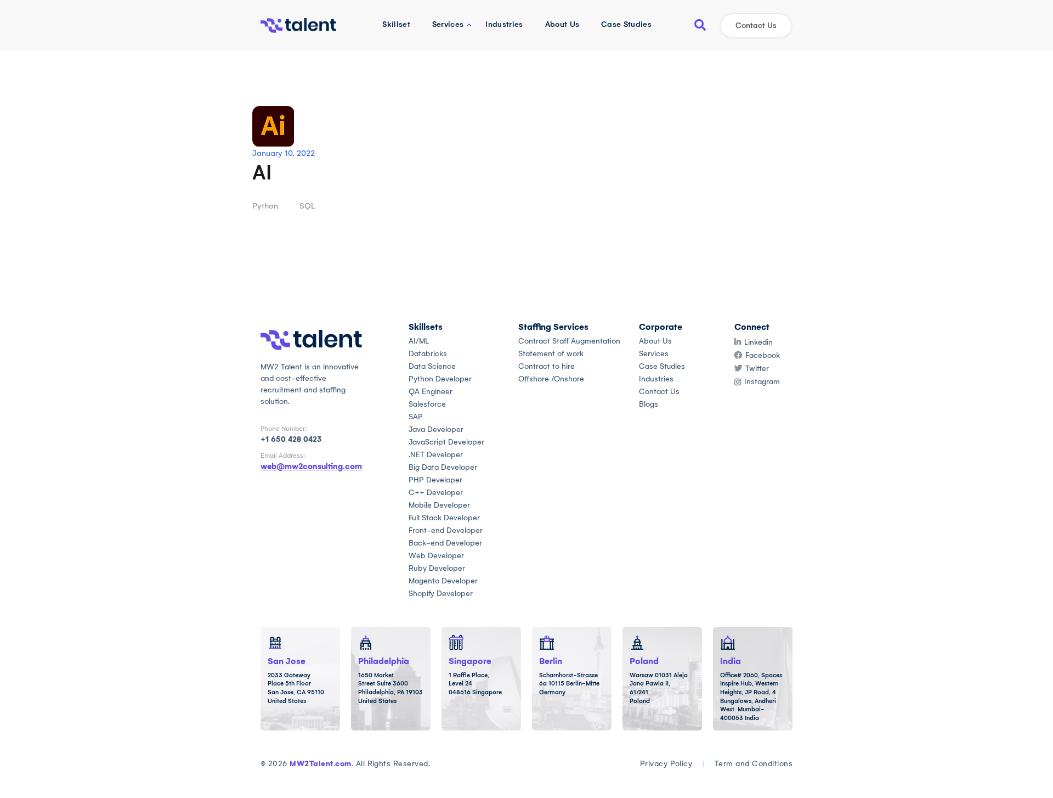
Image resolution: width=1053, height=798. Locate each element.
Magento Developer (443, 581)
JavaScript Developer (446, 442)
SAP (416, 417)
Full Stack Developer (444, 517)
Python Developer (440, 379)
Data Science (432, 366)
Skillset (396, 24)
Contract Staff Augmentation (569, 341)
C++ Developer (436, 492)
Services (448, 24)
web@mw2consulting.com (311, 466)
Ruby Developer (437, 568)
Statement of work (551, 353)
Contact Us (756, 25)
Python (265, 206)
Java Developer (436, 429)
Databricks (428, 353)
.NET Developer (436, 454)
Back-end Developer (445, 543)
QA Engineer (430, 391)
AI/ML (419, 341)
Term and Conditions (753, 763)
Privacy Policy (666, 763)
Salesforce (427, 404)
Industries (504, 24)
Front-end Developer (446, 530)
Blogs (648, 404)
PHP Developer (435, 480)
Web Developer (436, 555)
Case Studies (626, 24)
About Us (562, 24)
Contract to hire (546, 366)
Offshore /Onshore (551, 379)
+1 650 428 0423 (291, 439)
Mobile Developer (439, 505)
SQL (307, 206)
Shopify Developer (441, 593)
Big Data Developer (443, 467)
